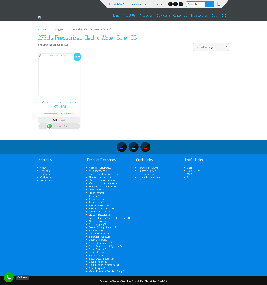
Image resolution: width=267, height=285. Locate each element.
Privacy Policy (146, 174)
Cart (189, 177)
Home (115, 15)
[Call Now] (9, 277)
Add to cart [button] (59, 120)
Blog (214, 15)
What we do (46, 177)
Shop (190, 168)
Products (145, 15)
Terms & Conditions (149, 177)
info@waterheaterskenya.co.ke (148, 4)
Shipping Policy (147, 171)
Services (45, 171)
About (43, 168)
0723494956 (119, 4)
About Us (129, 15)
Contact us (46, 180)
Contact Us (180, 15)
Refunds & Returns (148, 168)
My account (198, 15)
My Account (193, 174)
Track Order (193, 171)
